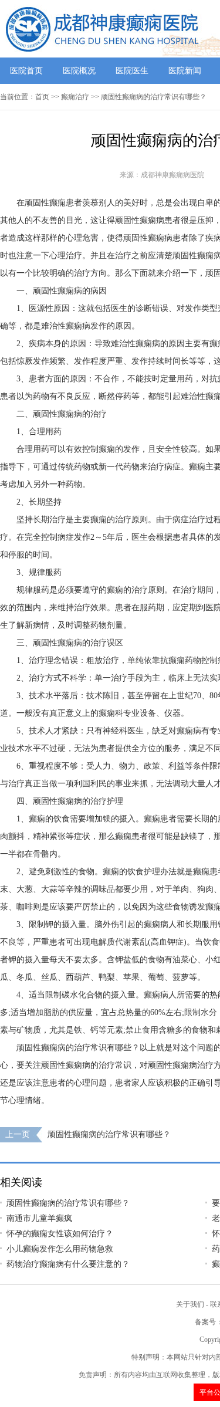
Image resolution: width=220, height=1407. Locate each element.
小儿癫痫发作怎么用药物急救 (59, 1248)
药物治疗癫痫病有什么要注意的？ (68, 1264)
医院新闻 (184, 70)
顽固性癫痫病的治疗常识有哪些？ (109, 1134)
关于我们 (190, 1304)
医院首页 (26, 70)
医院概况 (79, 70)
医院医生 (132, 70)
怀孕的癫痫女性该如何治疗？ (59, 1233)
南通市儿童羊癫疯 (39, 1218)
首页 (42, 97)
